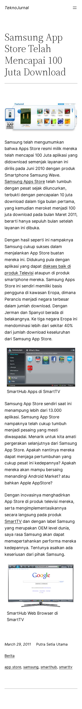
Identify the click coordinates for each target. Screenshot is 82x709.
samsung (30, 667)
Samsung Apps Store (25, 181)
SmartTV (13, 521)
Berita (10, 655)
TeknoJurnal (17, 7)
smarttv (65, 667)
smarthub (49, 667)
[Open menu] (74, 8)
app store (13, 667)
